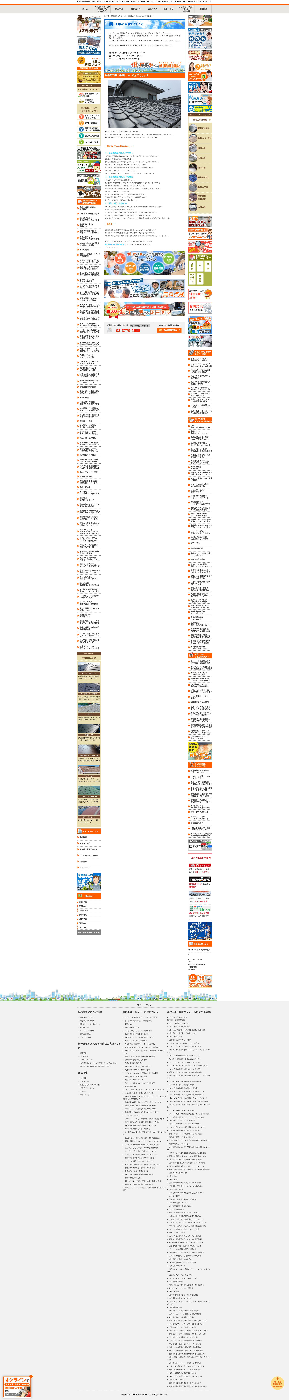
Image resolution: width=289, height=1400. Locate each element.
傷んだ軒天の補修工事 (177, 1266)
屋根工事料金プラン (132, 1027)
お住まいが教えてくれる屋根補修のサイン (200, 456)
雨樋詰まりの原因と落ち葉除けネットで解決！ (201, 801)
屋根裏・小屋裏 (86, 421)
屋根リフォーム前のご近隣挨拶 (136, 1041)
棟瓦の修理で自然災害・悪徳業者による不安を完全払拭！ (189, 1169)
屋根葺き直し (204, 177)
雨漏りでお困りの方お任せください (137, 1034)
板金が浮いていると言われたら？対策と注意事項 (201, 714)
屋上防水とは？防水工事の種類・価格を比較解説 (89, 312)
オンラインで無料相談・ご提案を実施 (138, 1021)
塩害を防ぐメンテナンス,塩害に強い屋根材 (90, 505)
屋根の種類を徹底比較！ (196, 467)
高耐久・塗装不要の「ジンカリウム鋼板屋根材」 (186, 1239)
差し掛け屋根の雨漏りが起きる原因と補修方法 (89, 416)
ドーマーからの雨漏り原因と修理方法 (89, 603)
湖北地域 (83, 927)
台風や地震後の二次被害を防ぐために (200, 583)
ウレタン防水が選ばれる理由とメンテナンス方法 (89, 287)
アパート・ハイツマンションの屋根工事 (200, 818)
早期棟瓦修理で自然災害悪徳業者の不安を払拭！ (89, 343)
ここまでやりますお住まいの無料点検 (186, 9)
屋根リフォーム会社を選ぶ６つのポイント (201, 554)
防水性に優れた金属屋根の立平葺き (182, 1317)
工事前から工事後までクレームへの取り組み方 (200, 679)
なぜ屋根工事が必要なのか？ (200, 426)
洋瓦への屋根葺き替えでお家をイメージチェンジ (89, 524)
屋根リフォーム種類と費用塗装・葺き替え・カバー (201, 473)
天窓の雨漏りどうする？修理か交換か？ (89, 609)
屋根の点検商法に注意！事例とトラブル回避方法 (200, 708)
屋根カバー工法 (205, 138)
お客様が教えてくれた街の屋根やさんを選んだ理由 (98, 1063)
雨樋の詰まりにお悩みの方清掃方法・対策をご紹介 (201, 795)
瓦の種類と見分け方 (88, 455)
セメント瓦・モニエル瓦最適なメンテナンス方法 (89, 331)
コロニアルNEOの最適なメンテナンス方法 (200, 532)
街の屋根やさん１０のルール (90, 1024)
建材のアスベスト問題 (89, 472)
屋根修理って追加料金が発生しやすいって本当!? (200, 720)
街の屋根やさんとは (87, 1017)
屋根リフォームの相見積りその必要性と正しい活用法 (201, 668)
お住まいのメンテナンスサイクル (181, 1275)
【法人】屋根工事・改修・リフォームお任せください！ (144, 1090)
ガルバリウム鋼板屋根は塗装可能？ (200, 377)
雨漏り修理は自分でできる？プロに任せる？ (89, 232)
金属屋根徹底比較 (175, 1307)
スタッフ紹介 (85, 843)
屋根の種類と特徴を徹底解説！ (88, 208)
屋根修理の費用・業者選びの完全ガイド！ (89, 219)
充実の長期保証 (85, 1034)
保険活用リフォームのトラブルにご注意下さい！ (186, 1324)
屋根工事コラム (116, 16)
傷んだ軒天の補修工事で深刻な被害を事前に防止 (89, 274)
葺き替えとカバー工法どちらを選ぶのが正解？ (200, 462)
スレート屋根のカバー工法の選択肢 (201, 479)
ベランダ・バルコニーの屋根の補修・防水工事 (141, 1073)
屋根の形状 (84, 398)
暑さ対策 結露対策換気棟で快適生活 (88, 426)
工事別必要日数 (197, 548)
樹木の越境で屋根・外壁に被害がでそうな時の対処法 (201, 726)
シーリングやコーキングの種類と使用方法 (89, 362)
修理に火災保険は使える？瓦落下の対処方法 (201, 577)
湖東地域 (83, 923)
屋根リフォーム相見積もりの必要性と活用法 (140, 1109)
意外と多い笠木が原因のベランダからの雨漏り (89, 268)
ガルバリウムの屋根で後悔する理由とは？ (89, 546)
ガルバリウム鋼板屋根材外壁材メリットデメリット (201, 406)
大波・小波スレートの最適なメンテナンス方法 (89, 350)
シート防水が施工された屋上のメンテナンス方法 (89, 293)
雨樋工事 (202, 158)
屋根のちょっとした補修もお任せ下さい (139, 1037)
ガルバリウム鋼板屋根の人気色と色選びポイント (186, 1091)
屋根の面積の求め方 (88, 387)
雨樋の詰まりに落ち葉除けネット (136, 1171)
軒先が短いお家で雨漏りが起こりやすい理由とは (89, 460)
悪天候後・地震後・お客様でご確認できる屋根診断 (187, 1030)
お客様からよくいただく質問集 (180, 1040)
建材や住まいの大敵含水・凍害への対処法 (89, 433)
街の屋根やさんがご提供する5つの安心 (102, 9)
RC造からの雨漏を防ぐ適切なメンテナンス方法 (186, 1242)
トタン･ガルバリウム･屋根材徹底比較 (89, 539)
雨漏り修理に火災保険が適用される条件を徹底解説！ (188, 1386)
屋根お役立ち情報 (198, 559)
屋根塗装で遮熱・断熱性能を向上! (200, 624)
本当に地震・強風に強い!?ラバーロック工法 (185, 1344)
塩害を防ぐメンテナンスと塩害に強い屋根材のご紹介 (188, 1330)
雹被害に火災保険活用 (177, 1379)
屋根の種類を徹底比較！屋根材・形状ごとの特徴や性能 (189, 1101)
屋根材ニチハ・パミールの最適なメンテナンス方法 (201, 520)
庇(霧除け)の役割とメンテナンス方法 (87, 356)
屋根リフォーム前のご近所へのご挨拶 (199, 673)
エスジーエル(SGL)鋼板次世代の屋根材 (89, 552)
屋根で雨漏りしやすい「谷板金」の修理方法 (89, 450)
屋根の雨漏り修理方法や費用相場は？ (89, 584)
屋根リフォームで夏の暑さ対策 (136, 1076)
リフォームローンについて (134, 1115)
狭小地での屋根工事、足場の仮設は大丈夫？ (185, 1059)
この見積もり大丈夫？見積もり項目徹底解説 (200, 685)
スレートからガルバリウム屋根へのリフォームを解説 (201, 365)
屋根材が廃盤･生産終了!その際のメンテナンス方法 (187, 1163)
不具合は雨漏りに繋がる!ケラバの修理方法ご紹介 (90, 261)
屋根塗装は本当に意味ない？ (87, 225)
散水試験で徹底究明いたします (136, 1060)
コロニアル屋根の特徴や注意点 (198, 491)
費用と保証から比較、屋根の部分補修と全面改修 (201, 450)
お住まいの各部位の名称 (89, 214)
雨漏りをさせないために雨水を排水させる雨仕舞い (187, 1354)
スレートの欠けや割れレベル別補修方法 (200, 485)
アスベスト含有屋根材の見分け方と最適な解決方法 (187, 1226)
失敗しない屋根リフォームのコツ (200, 432)
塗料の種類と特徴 (199, 858)
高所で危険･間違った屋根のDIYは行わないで (185, 1246)
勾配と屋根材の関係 (88, 438)
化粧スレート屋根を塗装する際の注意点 (199, 514)
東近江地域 (83, 910)
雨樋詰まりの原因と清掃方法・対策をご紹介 (140, 1168)
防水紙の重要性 (86, 477)
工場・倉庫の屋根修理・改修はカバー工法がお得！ (201, 783)
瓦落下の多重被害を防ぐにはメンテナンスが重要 (200, 571)
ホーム (85, 9)
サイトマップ (85, 868)
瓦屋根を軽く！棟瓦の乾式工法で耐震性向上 (185, 1216)
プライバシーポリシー (89, 855)
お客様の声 (136, 9)
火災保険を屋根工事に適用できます (137, 1070)
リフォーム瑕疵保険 (87, 1031)
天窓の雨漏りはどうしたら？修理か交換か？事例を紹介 (189, 1140)
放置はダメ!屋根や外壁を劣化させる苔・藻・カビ (90, 512)
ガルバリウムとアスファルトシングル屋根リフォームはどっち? (90, 531)
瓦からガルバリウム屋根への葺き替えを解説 (200, 371)
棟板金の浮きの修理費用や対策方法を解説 (89, 244)
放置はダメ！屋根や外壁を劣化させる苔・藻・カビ (187, 1334)
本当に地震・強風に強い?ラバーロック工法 (90, 381)
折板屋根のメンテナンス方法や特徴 (182, 1120)
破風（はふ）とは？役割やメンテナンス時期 (89, 647)
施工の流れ (152, 9)
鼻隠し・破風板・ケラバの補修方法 (89, 255)
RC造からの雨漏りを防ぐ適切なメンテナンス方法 (90, 590)
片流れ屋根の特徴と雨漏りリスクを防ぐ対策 (89, 403)
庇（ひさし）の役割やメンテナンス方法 (89, 597)
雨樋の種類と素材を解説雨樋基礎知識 (89, 628)
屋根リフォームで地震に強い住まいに (138, 1066)
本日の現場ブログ (86, 1060)
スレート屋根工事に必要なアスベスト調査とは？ (89, 635)
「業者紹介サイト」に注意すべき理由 (200, 737)
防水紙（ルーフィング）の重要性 (181, 1288)
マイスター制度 (85, 1037)
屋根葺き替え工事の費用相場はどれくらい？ (200, 444)
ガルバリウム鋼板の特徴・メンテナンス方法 (185, 1236)
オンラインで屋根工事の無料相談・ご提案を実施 (200, 662)
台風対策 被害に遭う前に (134, 1063)
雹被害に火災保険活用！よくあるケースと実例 (200, 642)
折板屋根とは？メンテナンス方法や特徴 (200, 503)
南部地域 (83, 902)
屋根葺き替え (204, 128)
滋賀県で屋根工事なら (89, 849)
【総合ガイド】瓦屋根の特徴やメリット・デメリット (188, 1098)
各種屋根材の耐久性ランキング (180, 1298)
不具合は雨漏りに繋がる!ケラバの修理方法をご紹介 (187, 1156)
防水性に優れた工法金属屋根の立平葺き (88, 369)
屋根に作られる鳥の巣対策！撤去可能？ (200, 807)
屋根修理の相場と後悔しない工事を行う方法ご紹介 (143, 1102)
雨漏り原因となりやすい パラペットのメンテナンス (143, 1141)
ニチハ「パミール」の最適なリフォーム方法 (185, 1046)
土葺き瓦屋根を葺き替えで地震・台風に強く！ (89, 337)
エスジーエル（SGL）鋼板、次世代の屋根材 (185, 1314)
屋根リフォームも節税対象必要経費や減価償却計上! (201, 835)
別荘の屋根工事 (197, 823)
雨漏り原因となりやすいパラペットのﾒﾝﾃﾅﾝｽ (89, 299)
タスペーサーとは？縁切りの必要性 (88, 280)
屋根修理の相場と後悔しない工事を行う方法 (200, 438)
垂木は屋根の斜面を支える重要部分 (137, 1129)
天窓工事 (202, 207)
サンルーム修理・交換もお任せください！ (200, 777)
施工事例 (119, 9)
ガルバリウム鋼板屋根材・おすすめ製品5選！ (185, 1069)
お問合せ (83, 862)
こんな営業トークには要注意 (200, 697)
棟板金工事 (203, 187)
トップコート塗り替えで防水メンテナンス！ (89, 641)
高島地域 (83, 919)
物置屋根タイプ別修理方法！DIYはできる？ (200, 771)
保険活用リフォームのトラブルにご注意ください (201, 732)
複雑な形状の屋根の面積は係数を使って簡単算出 (186, 1193)
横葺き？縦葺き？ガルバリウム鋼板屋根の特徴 (201, 400)
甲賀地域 (83, 906)
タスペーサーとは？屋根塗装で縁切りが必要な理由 (187, 1153)
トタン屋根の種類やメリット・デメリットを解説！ (187, 1117)
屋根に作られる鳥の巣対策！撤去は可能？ (140, 1174)
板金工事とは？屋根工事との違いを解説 (89, 238)
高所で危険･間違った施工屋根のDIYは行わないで (90, 571)
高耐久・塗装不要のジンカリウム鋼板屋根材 (89, 565)
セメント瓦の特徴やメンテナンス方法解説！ (89, 325)
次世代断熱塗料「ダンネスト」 (197, 618)
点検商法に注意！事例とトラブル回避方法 (140, 1044)
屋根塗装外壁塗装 (202, 197)
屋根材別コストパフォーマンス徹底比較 (89, 493)
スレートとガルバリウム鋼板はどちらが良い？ (200, 359)
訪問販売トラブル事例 (200, 702)
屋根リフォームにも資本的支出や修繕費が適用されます (144, 1119)
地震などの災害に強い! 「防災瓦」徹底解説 (200, 601)
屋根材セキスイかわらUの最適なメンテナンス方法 (201, 526)
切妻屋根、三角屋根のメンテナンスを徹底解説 (89, 409)
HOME (106, 16)
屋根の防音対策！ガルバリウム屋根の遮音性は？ (201, 412)
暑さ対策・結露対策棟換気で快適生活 (182, 1199)
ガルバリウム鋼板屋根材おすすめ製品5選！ (200, 394)
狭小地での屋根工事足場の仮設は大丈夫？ (200, 538)
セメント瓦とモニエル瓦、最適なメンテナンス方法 (187, 1127)
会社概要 (203, 9)
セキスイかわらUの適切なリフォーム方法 (184, 1043)
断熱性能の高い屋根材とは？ (86, 616)
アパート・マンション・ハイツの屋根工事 (140, 1083)
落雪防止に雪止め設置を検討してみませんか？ (141, 1154)
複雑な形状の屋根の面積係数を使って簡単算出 (89, 392)
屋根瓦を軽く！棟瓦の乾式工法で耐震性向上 (200, 589)
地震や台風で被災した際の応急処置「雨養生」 (89, 375)
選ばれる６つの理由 (87, 1021)
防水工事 (202, 168)
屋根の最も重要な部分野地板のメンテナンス (89, 482)
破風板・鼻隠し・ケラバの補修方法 (182, 1137)
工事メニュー (169, 9)
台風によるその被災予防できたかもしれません (201, 565)
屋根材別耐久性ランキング (87, 499)
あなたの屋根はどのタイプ (178, 1023)
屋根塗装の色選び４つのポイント (198, 612)
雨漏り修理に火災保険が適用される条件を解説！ (200, 636)
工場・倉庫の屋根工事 (200, 812)
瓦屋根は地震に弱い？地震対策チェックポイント (201, 595)
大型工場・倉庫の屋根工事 (134, 1080)
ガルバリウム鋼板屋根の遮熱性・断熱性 (200, 383)
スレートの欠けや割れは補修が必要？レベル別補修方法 (189, 1114)
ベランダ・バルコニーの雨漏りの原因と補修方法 (89, 318)
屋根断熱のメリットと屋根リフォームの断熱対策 (89, 622)
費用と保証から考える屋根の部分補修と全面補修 (142, 1122)
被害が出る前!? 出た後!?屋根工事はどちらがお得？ (201, 691)
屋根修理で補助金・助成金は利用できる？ (200, 648)
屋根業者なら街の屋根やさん (90, 1085)
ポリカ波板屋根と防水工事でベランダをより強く (201, 789)
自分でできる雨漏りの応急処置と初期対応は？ (200, 630)
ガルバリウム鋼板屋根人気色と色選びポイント (200, 389)
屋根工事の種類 (200, 120)
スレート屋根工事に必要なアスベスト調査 (184, 1229)
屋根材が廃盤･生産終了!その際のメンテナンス (89, 518)
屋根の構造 (84, 250)
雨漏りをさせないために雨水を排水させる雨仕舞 (89, 443)
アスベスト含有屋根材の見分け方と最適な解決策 (89, 467)
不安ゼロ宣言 (85, 1027)
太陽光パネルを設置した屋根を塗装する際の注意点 (143, 1181)
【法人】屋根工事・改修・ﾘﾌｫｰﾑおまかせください (201, 829)
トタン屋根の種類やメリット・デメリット (200, 497)
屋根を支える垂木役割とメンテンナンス (89, 578)
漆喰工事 (202, 148)
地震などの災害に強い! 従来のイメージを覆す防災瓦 (188, 1222)
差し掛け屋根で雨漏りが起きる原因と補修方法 (186, 1350)
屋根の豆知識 (85, 487)
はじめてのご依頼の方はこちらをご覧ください (141, 1017)
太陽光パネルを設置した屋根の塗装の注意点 (200, 509)
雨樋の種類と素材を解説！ (134, 1178)
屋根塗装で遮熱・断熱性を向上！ (181, 1206)
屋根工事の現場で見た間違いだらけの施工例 (200, 606)
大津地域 (83, 915)
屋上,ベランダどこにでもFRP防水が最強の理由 (90, 306)
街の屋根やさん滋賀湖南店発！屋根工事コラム (96, 1066)
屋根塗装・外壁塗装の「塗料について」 (183, 1033)
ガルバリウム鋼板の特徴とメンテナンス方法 (89, 559)
